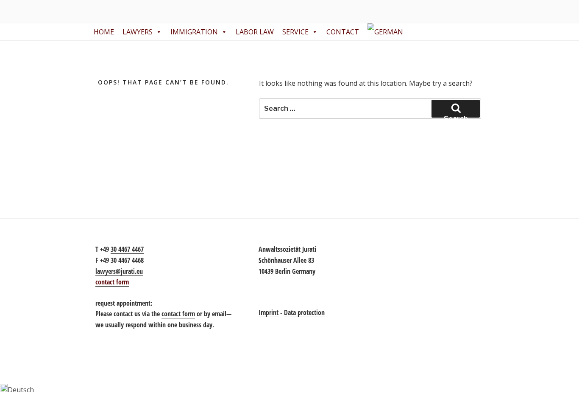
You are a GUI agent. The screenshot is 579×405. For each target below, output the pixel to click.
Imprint (268, 312)
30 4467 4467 (127, 249)
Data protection (304, 312)
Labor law (255, 32)
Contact (342, 32)
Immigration (194, 32)
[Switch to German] (387, 31)
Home (104, 32)
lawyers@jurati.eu (119, 271)
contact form (178, 313)
